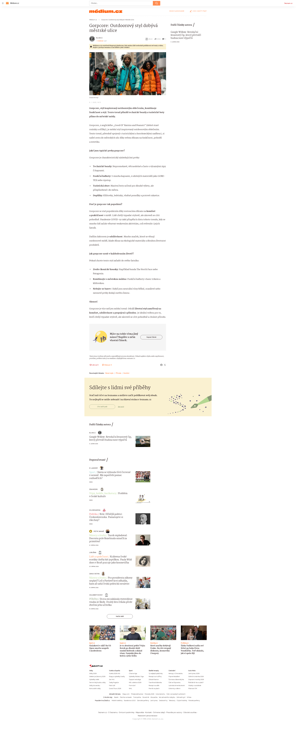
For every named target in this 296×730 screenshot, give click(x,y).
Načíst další (120, 616)
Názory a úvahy (97, 535)
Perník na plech (154, 688)
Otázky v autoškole (194, 685)
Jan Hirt (111, 679)
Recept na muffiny (155, 676)
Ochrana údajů (159, 712)
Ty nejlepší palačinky (156, 673)
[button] (127, 73)
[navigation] (3, 3)
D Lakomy (93, 468)
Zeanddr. (93, 489)
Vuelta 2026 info (114, 673)
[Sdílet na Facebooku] (161, 365)
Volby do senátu (94, 685)
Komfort (126, 373)
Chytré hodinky (182, 700)
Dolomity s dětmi (174, 688)
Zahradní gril (181, 697)
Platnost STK (192, 688)
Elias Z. (99, 38)
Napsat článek (151, 337)
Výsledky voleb (94, 679)
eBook (150, 39)
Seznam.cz (288, 3)
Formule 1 (132, 685)
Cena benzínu (160, 694)
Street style (109, 373)
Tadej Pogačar (114, 682)
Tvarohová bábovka (155, 682)
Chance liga (133, 673)
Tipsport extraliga (135, 679)
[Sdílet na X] (165, 365)
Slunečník (145, 697)
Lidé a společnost (98, 557)
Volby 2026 (93, 673)
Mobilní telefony (117, 700)
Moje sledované (176, 11)
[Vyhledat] (156, 3)
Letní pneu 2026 (193, 673)
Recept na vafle (154, 685)
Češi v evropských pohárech (175, 694)
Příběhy (93, 599)
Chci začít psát (200, 11)
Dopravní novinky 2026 (196, 679)
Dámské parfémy (143, 700)
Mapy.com (126, 694)
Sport (92, 472)
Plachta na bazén (126, 697)
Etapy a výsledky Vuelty (117, 676)
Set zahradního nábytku (167, 697)
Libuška (92, 552)
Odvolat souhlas (189, 712)
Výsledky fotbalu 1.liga (136, 676)
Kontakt (148, 712)
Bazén (116, 697)
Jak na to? (121, 406)
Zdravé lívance (154, 679)
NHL (130, 688)
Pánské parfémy (194, 700)
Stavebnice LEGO (130, 700)
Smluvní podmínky (126, 712)
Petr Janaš (99, 531)
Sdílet (159, 39)
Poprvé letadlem (174, 676)
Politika (93, 514)
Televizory (172, 700)
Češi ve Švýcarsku (174, 682)
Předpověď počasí (137, 694)
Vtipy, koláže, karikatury (102, 493)
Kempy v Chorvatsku (176, 673)
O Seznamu (113, 712)
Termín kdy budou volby (97, 682)
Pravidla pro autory (174, 712)
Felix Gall (112, 685)
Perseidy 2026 (149, 694)
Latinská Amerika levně (177, 685)
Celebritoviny (96, 595)
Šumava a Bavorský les (176, 679)
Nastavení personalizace (147, 716)
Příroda (118, 373)
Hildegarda (94, 510)
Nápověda (140, 712)
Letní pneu (154, 700)
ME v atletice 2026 (135, 682)
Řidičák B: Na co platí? (196, 682)
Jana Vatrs (94, 574)
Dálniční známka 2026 (196, 676)
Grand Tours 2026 (115, 688)
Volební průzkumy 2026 (97, 676)
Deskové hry (163, 700)
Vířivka (189, 697)
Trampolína (137, 697)
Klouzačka (154, 697)
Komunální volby (95, 688)
